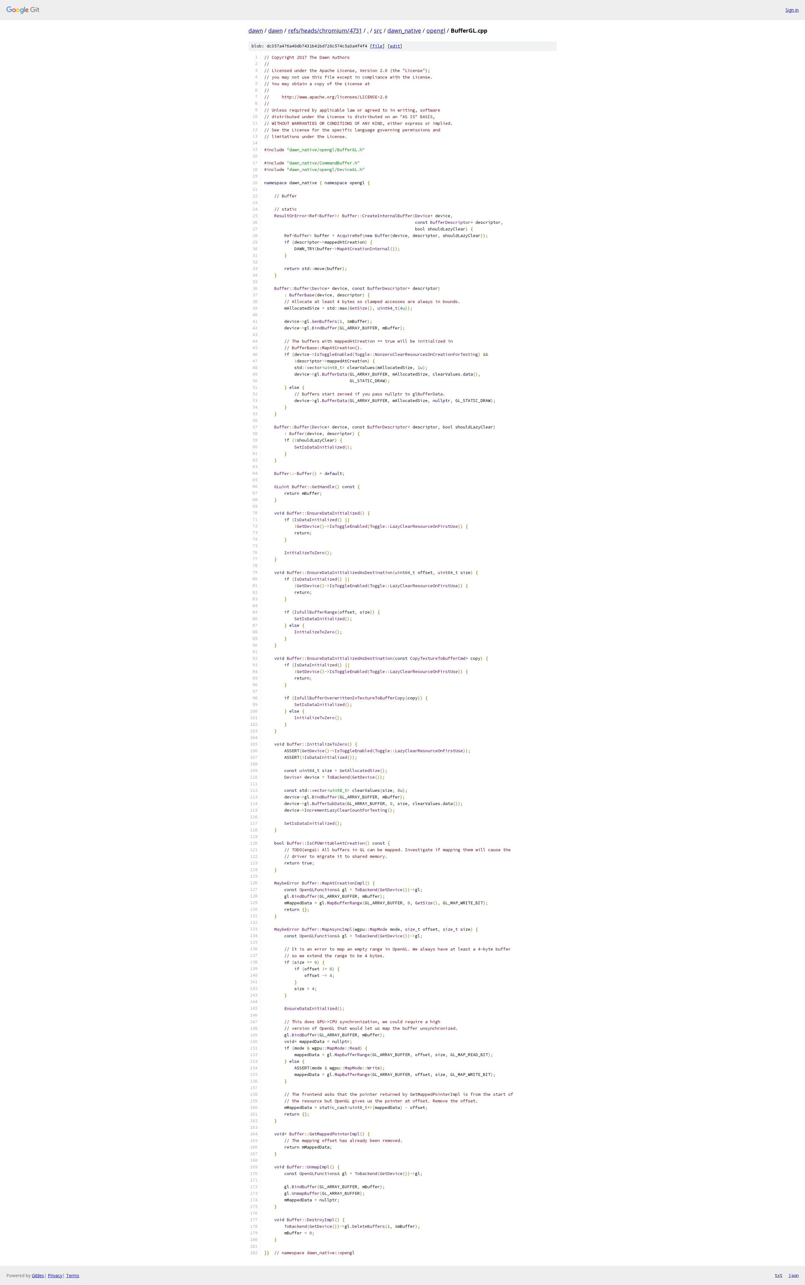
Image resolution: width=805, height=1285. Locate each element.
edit (395, 46)
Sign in (792, 10)
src (378, 30)
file (377, 46)
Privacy (55, 1275)
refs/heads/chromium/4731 (325, 30)
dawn (255, 30)
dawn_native (404, 30)
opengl (435, 30)
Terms (72, 1275)
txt (778, 1275)
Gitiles (38, 1275)
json (794, 1275)
